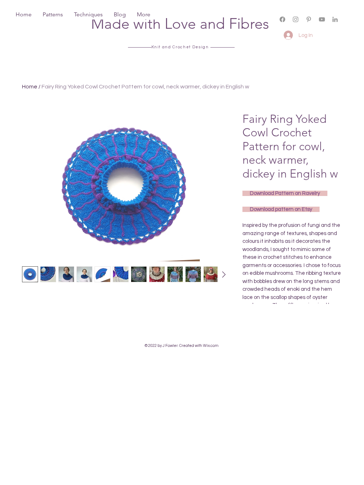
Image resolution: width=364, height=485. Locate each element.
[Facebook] (282, 19)
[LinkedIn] (335, 19)
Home (29, 86)
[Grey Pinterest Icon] (308, 19)
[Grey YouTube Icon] (322, 19)
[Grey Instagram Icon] (295, 19)
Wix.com (211, 346)
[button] (350, 25)
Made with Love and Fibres (180, 24)
